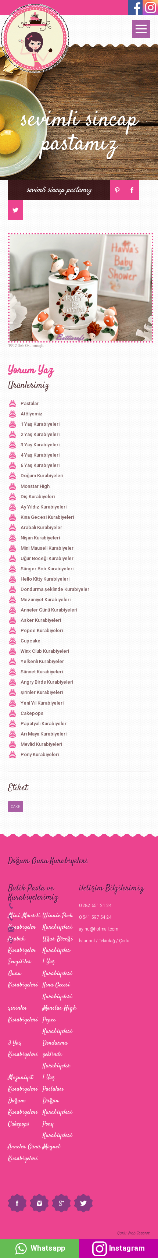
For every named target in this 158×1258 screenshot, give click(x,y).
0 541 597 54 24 (95, 917)
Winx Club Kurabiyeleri (45, 651)
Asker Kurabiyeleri (41, 620)
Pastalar (30, 403)
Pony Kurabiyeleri (40, 754)
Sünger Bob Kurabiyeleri (47, 568)
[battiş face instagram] (150, 7)
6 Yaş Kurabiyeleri (40, 465)
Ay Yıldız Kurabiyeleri (44, 507)
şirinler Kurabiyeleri (42, 692)
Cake (15, 807)
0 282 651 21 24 (95, 905)
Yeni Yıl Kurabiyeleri (42, 703)
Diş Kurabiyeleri (38, 496)
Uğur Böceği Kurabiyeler (47, 558)
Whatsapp (46, 1248)
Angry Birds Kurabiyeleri (47, 682)
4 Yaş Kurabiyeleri (40, 455)
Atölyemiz (32, 414)
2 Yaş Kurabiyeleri (40, 434)
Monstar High (35, 486)
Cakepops (32, 713)
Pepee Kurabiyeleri (42, 630)
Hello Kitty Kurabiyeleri (45, 579)
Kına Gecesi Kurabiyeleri (47, 517)
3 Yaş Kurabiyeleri (40, 444)
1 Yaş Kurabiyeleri (40, 424)
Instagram (39, 1203)
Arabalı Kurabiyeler (41, 527)
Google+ (61, 1203)
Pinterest (117, 190)
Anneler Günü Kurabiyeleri (49, 610)
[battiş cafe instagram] (135, 7)
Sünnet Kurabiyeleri (42, 671)
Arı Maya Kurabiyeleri (44, 734)
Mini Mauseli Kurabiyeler (47, 548)
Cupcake (30, 641)
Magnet (51, 1146)
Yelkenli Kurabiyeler (42, 661)
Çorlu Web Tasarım (133, 1233)
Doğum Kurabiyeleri (42, 475)
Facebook (132, 190)
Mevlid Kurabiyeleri (41, 744)
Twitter (15, 210)
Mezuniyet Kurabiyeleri (46, 599)
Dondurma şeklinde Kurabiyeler (55, 589)
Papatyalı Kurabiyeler (44, 723)
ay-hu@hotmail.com (98, 929)
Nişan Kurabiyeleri (40, 538)
